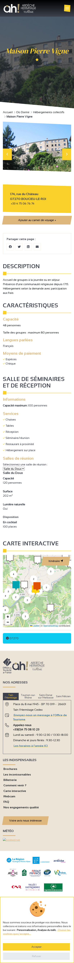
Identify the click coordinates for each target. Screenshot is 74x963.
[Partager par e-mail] (37, 246)
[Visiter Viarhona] (60, 874)
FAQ (6, 801)
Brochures (10, 768)
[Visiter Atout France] (35, 873)
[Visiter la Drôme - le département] (41, 862)
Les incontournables (17, 774)
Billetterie (10, 779)
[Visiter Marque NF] (47, 875)
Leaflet (35, 625)
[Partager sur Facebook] (10, 246)
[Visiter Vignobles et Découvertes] (53, 887)
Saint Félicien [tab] (63, 696)
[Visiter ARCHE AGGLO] (13, 876)
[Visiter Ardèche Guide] (59, 862)
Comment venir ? (14, 785)
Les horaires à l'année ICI (31, 745)
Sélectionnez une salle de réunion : (25, 464)
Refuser (36, 956)
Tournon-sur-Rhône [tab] (28, 696)
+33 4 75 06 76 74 (22, 203)
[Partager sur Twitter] (19, 246)
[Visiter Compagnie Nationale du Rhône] (16, 887)
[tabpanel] (37, 725)
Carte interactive (14, 790)
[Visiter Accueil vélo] (24, 875)
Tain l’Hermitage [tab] (11, 696)
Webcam (9, 796)
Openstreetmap (50, 625)
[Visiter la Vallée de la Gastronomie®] (32, 891)
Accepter (36, 946)
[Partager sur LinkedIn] (28, 246)
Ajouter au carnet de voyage (37, 220)
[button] (50, 608)
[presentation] (7, 154)
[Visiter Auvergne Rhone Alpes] (18, 862)
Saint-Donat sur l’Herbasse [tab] (46, 696)
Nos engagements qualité (21, 807)
